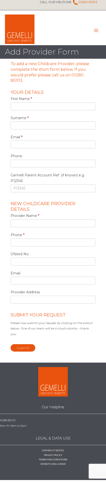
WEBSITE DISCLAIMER (53, 464)
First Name (21, 99)
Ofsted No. (20, 254)
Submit (23, 348)
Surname (20, 118)
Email (16, 137)
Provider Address (25, 292)
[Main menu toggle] (96, 31)
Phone (16, 156)
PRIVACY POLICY (53, 455)
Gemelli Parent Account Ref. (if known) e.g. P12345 (48, 178)
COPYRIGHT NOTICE (53, 450)
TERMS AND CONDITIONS (53, 459)
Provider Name (25, 215)
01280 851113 (87, 2)
